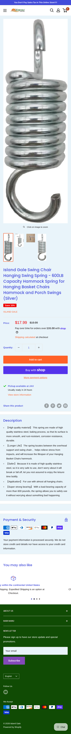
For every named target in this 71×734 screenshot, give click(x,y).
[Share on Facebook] (46, 405)
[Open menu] (5, 10)
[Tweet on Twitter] (59, 405)
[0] (65, 10)
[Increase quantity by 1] (38, 347)
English (8, 676)
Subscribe (14, 660)
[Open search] (52, 10)
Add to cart (35, 359)
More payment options (35, 377)
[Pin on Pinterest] (53, 405)
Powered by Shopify (12, 727)
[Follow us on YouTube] (5, 692)
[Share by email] (65, 405)
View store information (19, 394)
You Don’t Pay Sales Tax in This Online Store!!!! (35, 2)
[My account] (58, 10)
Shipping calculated (25, 337)
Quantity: (8, 347)
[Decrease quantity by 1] (18, 347)
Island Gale (10, 312)
